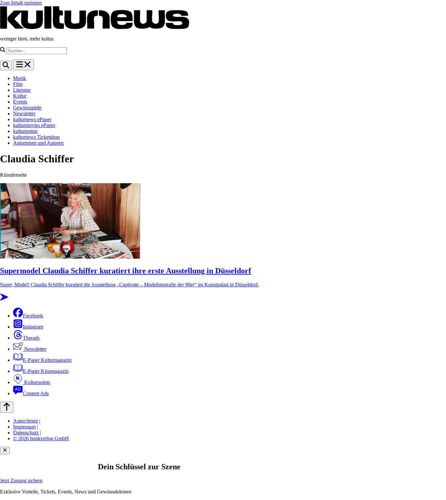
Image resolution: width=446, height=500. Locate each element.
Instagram (33, 327)
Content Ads (36, 393)
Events (20, 102)
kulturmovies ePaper (34, 125)
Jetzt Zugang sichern (21, 480)
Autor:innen (25, 421)
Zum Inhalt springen (21, 3)
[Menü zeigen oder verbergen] (23, 64)
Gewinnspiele (27, 107)
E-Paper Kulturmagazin (47, 360)
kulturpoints (25, 131)
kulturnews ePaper (32, 119)
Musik (19, 78)
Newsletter (24, 113)
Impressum (24, 426)
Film (18, 84)
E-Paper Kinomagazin (46, 371)
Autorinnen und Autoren (38, 143)
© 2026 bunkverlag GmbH (41, 438)
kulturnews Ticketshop (36, 137)
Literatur (22, 90)
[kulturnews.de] (94, 27)
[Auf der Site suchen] (6, 65)
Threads (31, 338)
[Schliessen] (5, 450)
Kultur (19, 96)
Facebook (33, 315)
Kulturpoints (36, 382)
